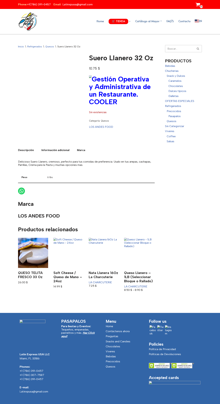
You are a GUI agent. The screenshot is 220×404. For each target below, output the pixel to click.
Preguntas (112, 336)
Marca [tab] (81, 150)
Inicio (21, 46)
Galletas (173, 96)
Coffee (171, 136)
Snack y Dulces (176, 75)
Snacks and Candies (118, 341)
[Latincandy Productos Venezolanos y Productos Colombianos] (27, 21)
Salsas (170, 141)
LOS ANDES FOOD (101, 126)
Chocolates (175, 86)
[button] (129, 21)
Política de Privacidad (162, 349)
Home (100, 21)
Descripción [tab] (26, 150)
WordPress (57, 400)
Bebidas (170, 66)
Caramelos (175, 80)
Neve (21, 400)
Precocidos (174, 111)
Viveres (169, 131)
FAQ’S (170, 21)
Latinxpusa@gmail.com (34, 391)
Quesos (49, 46)
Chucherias (172, 70)
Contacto (184, 21)
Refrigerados (34, 46)
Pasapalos (174, 116)
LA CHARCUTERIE (100, 282)
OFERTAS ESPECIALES (179, 101)
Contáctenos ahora (118, 331)
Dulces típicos (177, 91)
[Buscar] (198, 48)
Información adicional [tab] (55, 150)
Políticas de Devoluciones (165, 354)
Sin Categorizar (174, 126)
